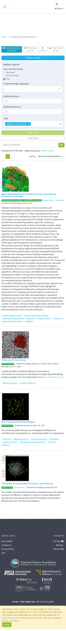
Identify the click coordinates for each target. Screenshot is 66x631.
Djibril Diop (59, 200)
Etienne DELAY (36, 200)
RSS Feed (57, 549)
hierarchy (51, 442)
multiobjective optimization (13, 318)
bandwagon (54, 439)
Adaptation (29, 321)
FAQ (3, 553)
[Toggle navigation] (4, 6)
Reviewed (10, 72)
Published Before (12, 107)
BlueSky (60, 545)
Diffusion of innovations (13, 360)
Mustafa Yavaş (19, 487)
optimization (58, 318)
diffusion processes (10, 383)
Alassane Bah (48, 200)
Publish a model (33, 57)
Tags (5, 118)
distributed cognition (39, 439)
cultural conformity (10, 442)
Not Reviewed (12, 75)
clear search (48, 150)
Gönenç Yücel (7, 487)
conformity (7, 439)
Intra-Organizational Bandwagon (18, 422)
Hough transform (43, 318)
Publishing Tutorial (31, 49)
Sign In (60, 8)
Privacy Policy (7, 549)
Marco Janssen (7, 364)
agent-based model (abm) (12, 321)
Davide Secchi (7, 425)
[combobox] (33, 89)
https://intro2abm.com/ (52, 377)
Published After (11, 96)
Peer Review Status (13, 69)
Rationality (31, 318)
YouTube (57, 541)
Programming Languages (16, 83)
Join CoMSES (6, 541)
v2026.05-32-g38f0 (47, 602)
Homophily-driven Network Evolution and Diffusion (27, 483)
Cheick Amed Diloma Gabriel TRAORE (15, 200)
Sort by (32, 156)
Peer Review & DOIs (57, 49)
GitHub (43, 50)
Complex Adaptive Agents (12, 316)
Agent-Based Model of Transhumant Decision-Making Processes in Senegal (28, 195)
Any (8, 79)
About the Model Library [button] (12, 49)
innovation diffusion (27, 383)
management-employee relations (32, 442)
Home (4, 37)
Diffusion (6, 445)
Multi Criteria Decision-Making (36, 316)
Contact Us (6, 545)
